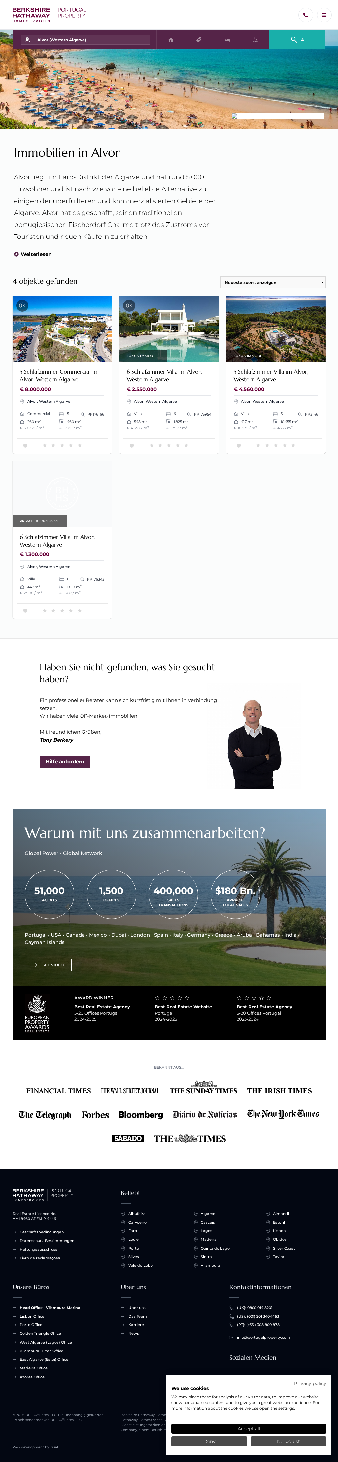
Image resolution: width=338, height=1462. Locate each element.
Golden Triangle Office (40, 1333)
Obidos (280, 1239)
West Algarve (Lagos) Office (46, 1342)
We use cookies (190, 1388)
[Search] (297, 37)
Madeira (209, 1239)
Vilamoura (210, 1265)
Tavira (278, 1257)
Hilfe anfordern (65, 761)
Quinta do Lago (215, 1248)
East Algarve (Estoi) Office (44, 1359)
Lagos (206, 1230)
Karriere (136, 1324)
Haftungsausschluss (38, 1249)
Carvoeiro (137, 1222)
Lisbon (279, 1230)
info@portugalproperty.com (263, 1337)
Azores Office (32, 1377)
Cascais (208, 1222)
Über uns (137, 1307)
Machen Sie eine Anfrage (76, 353)
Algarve (208, 1213)
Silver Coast (284, 1248)
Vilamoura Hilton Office (41, 1351)
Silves (133, 1257)
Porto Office (31, 1324)
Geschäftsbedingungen (42, 1232)
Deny (209, 1441)
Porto (133, 1248)
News (133, 1333)
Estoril (279, 1222)
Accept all (249, 1428)
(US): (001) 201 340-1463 (258, 1316)
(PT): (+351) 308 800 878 (258, 1324)
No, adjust (288, 1441)
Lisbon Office (32, 1316)
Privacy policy (310, 1383)
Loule (133, 1239)
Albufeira (137, 1213)
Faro (132, 1230)
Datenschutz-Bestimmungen (47, 1240)
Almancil (281, 1213)
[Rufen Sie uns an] (305, 15)
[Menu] (324, 15)
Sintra (206, 1257)
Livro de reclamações (40, 1258)
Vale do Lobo (140, 1265)
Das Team (137, 1316)
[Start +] (49, 15)
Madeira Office (34, 1368)
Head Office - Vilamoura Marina (50, 1307)
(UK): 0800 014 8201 (254, 1307)
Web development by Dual (35, 1447)
